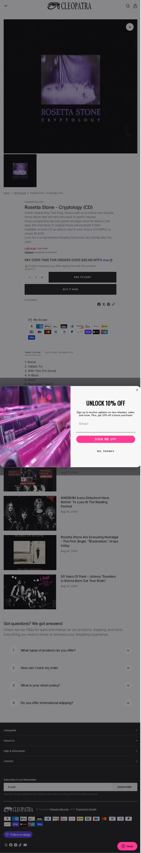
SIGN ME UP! (104, 439)
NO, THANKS (104, 451)
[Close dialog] (135, 390)
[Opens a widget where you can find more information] (124, 846)
